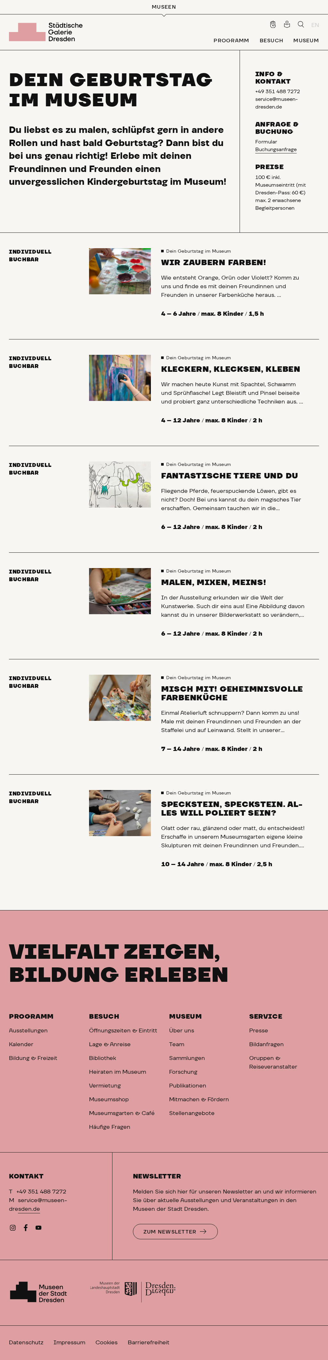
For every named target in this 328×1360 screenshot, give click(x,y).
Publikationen (187, 1086)
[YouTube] (38, 1229)
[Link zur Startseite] (47, 32)
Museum (185, 1017)
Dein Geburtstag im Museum (198, 251)
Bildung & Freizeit (33, 1058)
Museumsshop (109, 1100)
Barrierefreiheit (148, 1343)
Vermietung (105, 1086)
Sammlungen (187, 1058)
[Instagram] (13, 1229)
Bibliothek (102, 1058)
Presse (258, 1031)
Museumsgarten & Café (122, 1113)
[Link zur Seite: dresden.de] (132, 1293)
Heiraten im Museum (117, 1072)
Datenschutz (26, 1343)
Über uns (181, 1031)
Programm (31, 1017)
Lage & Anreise (110, 1044)
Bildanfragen (266, 1044)
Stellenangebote (192, 1113)
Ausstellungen (28, 1031)
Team (176, 1044)
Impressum (69, 1343)
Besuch (104, 1017)
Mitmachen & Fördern (199, 1100)
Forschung (183, 1072)
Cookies (106, 1343)
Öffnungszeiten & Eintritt (123, 1031)
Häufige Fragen (109, 1127)
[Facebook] (25, 1229)
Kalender (21, 1044)
